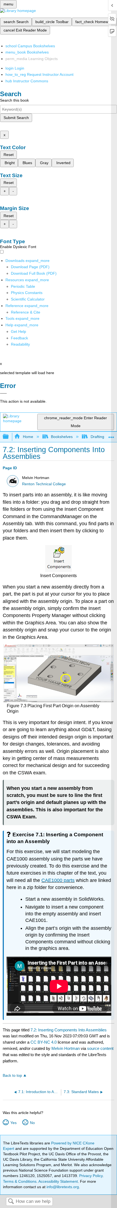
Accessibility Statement (58, 1181)
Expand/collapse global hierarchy (9, 436)
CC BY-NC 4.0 (43, 1042)
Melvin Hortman (65, 1048)
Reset (9, 154)
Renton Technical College (44, 484)
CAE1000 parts (58, 880)
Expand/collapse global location (111, 435)
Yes (13, 1123)
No (32, 1123)
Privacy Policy (91, 1175)
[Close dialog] (3, 393)
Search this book (14, 100)
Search (11, 1201)
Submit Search (16, 117)
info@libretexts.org (62, 1187)
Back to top (12, 1076)
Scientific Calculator (28, 299)
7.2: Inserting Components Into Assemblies (68, 1030)
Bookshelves (62, 436)
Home (28, 436)
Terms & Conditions (19, 1181)
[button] (19, 338)
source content (100, 1048)
